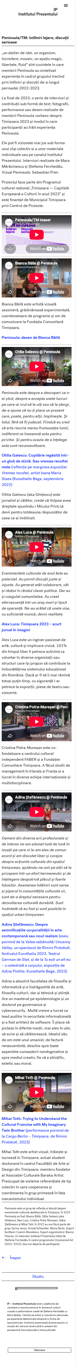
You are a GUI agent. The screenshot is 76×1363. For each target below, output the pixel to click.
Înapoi (11, 1257)
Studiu (38, 1276)
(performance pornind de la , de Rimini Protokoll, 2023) (35, 1130)
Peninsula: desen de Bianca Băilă (31, 337)
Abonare (39, 1350)
